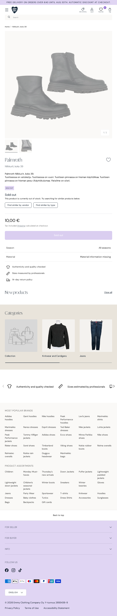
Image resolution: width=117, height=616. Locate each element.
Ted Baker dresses (65, 429)
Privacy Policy (12, 608)
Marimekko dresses (10, 429)
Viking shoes (66, 445)
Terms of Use (32, 608)
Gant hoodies (30, 416)
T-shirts (64, 493)
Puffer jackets (85, 471)
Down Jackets (67, 471)
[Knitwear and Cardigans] (58, 335)
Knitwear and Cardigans (54, 356)
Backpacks (28, 502)
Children (9, 471)
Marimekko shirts (102, 418)
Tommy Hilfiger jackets (30, 436)
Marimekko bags (65, 455)
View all (108, 292)
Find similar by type (45, 205)
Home (7, 27)
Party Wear (28, 493)
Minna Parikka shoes (85, 436)
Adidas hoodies (9, 418)
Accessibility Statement (56, 608)
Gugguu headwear (47, 455)
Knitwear (83, 493)
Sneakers (64, 482)
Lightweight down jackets (11, 484)
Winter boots (48, 482)
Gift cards (47, 502)
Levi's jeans (84, 416)
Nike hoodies (48, 416)
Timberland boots (47, 447)
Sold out (58, 235)
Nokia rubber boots (85, 447)
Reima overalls (104, 445)
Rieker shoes (11, 445)
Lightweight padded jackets (103, 474)
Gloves (100, 482)
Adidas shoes (48, 434)
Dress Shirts (66, 497)
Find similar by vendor (18, 205)
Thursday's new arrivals (48, 473)
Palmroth (13, 160)
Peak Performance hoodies (66, 419)
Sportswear (47, 493)
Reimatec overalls (9, 455)
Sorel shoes (29, 445)
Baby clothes (29, 497)
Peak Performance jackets (11, 438)
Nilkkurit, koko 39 (19, 27)
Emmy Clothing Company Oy (29, 602)
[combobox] (58, 17)
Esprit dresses (49, 427)
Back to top (58, 515)
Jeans (83, 356)
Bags (7, 502)
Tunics (45, 497)
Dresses (9, 497)
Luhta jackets (103, 427)
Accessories (85, 497)
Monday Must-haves (30, 473)
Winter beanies (83, 484)
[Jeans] (96, 335)
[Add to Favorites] (108, 160)
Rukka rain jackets (28, 455)
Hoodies (101, 493)
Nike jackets (84, 427)
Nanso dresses (30, 427)
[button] (110, 10)
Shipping (21, 225)
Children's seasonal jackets (28, 485)
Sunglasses (102, 497)
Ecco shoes (66, 434)
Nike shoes (102, 434)
